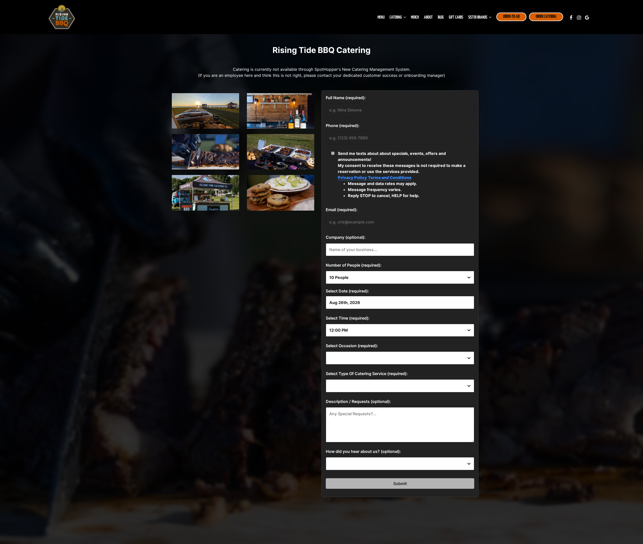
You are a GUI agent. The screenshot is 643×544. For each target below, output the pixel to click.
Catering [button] (396, 17)
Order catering (546, 17)
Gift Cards (456, 17)
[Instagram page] (579, 18)
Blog (441, 17)
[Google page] (587, 18)
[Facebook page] (571, 18)
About (428, 17)
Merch (415, 17)
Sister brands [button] (478, 17)
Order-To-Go (511, 17)
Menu (381, 17)
